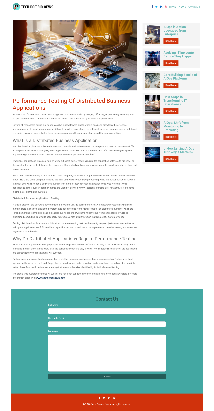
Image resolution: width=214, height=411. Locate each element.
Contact (194, 6)
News (182, 6)
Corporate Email (56, 318)
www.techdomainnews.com (51, 277)
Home (172, 6)
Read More (171, 41)
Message (53, 331)
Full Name (53, 305)
